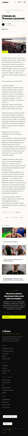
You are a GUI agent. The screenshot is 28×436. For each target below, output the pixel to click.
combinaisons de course (8, 348)
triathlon (4, 373)
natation (4, 356)
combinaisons (5, 365)
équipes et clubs (6, 404)
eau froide (4, 368)
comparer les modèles (7, 390)
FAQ (3, 385)
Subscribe (7, 317)
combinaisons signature (8, 351)
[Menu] (25, 2)
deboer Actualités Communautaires (13, 10)
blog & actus (5, 402)
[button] (15, 2)
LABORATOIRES (6, 399)
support (4, 392)
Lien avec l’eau (5, 407)
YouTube (4, 432)
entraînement (5, 353)
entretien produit (6, 382)
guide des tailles (6, 358)
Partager (17, 212)
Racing (8, 12)
